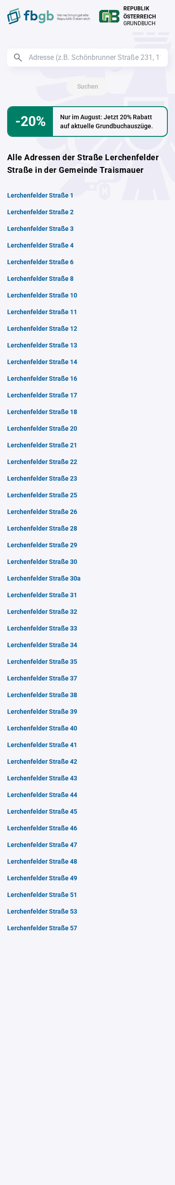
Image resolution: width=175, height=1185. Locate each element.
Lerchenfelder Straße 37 (42, 678)
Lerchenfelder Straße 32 (42, 611)
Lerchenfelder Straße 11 (42, 311)
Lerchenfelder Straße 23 (42, 478)
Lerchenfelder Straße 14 (42, 361)
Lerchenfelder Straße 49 (42, 878)
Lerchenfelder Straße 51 (42, 894)
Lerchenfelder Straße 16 (42, 378)
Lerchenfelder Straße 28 (42, 528)
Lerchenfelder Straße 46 (42, 828)
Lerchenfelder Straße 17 (42, 395)
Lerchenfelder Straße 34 (42, 645)
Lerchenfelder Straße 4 (40, 245)
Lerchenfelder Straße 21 (42, 445)
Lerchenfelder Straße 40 (42, 728)
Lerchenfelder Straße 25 (42, 495)
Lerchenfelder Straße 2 (40, 212)
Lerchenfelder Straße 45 (42, 811)
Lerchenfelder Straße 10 (42, 295)
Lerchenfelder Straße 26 (42, 511)
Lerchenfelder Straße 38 (42, 694)
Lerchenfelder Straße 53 (42, 911)
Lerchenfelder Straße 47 (42, 844)
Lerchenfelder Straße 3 (40, 228)
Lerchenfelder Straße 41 (42, 744)
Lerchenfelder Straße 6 (40, 262)
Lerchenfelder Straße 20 (42, 428)
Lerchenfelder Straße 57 (42, 928)
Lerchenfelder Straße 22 (42, 461)
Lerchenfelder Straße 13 (42, 345)
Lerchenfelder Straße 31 (42, 595)
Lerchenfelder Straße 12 (42, 328)
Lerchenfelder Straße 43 (42, 778)
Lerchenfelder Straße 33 (42, 628)
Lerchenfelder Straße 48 (42, 861)
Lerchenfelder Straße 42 (42, 761)
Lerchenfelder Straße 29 (42, 545)
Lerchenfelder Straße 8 (40, 278)
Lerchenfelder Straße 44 (42, 794)
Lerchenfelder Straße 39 (42, 711)
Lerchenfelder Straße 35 (42, 661)
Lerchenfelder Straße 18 (42, 411)
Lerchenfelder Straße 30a (44, 578)
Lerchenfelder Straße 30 (42, 561)
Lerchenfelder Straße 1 (40, 195)
